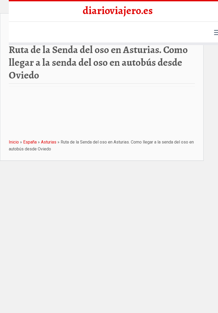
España (30, 142)
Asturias (48, 142)
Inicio (14, 142)
